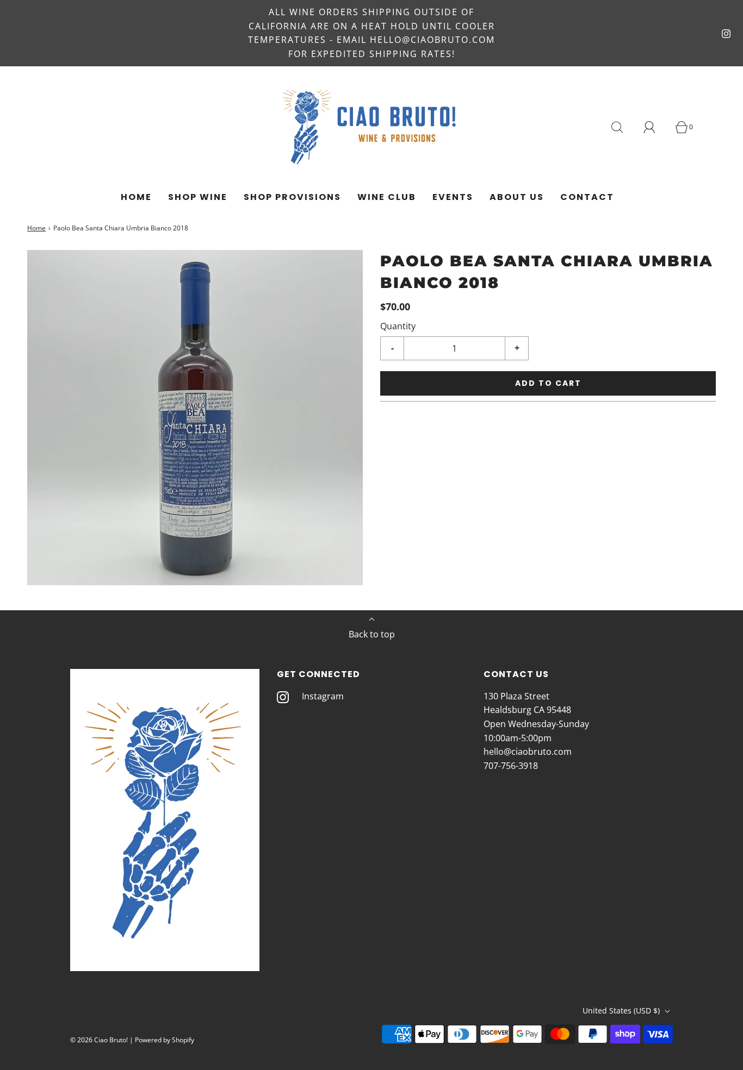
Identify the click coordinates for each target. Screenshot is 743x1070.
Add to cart (548, 383)
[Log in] (655, 127)
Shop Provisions (292, 197)
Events (452, 197)
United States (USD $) (622, 1010)
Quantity (398, 326)
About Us (517, 197)
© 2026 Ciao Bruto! (99, 1039)
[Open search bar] (623, 127)
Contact (587, 197)
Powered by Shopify (164, 1039)
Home (136, 197)
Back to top (372, 634)
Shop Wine (197, 197)
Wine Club (386, 197)
